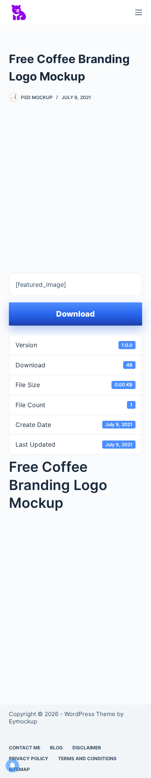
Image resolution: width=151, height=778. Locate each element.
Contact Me (24, 748)
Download (75, 314)
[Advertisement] (75, 181)
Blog (56, 748)
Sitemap (19, 769)
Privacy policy (28, 758)
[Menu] (138, 12)
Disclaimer (86, 748)
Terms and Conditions (87, 758)
